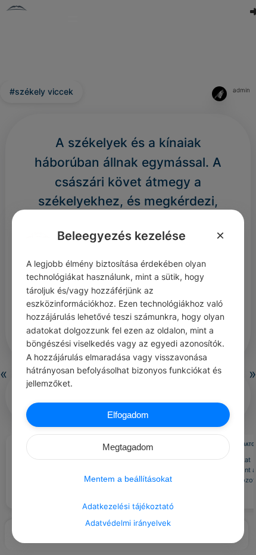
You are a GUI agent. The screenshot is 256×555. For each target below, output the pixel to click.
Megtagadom (128, 447)
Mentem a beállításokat (128, 479)
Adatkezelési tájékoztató (128, 506)
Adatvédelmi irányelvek (128, 523)
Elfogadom (128, 415)
